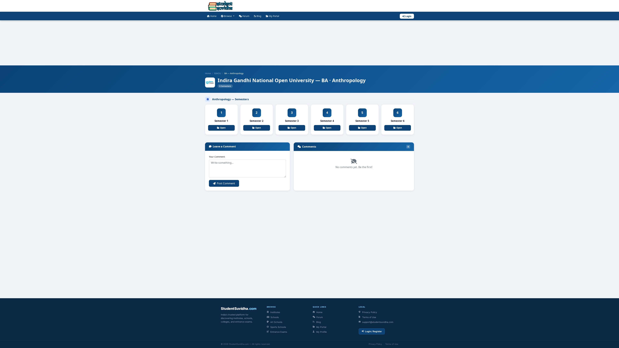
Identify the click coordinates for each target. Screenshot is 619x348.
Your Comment (217, 156)
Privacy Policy (369, 312)
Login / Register (373, 331)
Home (213, 16)
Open (223, 127)
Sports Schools (278, 327)
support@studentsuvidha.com (377, 322)
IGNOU (217, 73)
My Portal (274, 16)
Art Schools (276, 322)
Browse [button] (228, 16)
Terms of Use (369, 317)
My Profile (321, 332)
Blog (258, 16)
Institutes (275, 312)
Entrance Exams (278, 332)
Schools (274, 317)
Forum (245, 16)
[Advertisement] (96, 42)
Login (408, 16)
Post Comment (226, 183)
